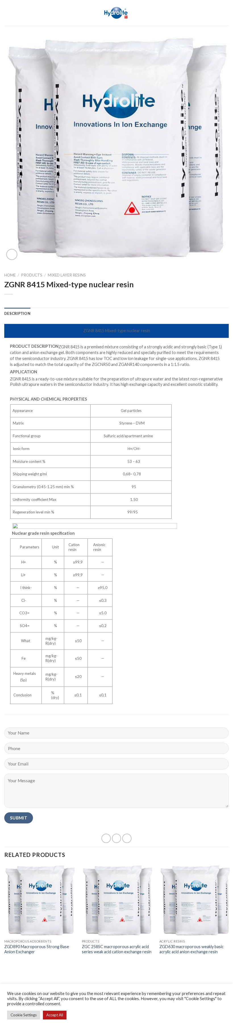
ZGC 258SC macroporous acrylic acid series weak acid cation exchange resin (116, 949)
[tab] (17, 313)
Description (17, 313)
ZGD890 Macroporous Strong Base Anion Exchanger (36, 949)
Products (31, 275)
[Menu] (7, 13)
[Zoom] (11, 254)
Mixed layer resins (67, 275)
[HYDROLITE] (117, 12)
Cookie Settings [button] (24, 1015)
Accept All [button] (54, 1015)
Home (10, 275)
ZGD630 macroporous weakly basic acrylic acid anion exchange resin (191, 949)
